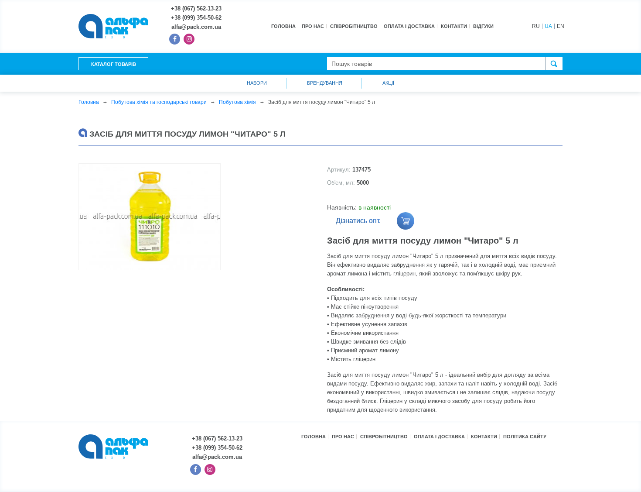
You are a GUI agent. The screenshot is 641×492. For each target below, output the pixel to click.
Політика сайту (524, 436)
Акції (388, 83)
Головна (283, 26)
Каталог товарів (113, 64)
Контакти (454, 26)
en (560, 26)
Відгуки (483, 26)
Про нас (313, 26)
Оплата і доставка (409, 26)
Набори (257, 83)
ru (536, 26)
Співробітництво (354, 26)
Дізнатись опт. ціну (358, 223)
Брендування (324, 83)
